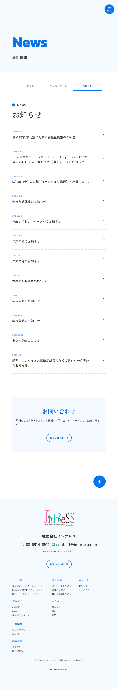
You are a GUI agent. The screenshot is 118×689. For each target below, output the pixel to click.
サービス (17, 580)
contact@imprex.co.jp (76, 544)
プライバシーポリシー (44, 660)
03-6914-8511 (37, 544)
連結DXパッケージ (21, 615)
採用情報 (17, 641)
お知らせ (83, 586)
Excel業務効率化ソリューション (27, 590)
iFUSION (16, 607)
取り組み (16, 634)
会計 (54, 611)
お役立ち (56, 607)
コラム (55, 601)
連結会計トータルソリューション (28, 586)
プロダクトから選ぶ (61, 586)
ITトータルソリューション (25, 594)
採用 (54, 615)
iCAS (14, 611)
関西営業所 (17, 651)
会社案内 (17, 624)
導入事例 (57, 580)
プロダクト (18, 601)
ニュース (83, 580)
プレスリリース (86, 590)
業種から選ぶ (58, 590)
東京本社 (16, 647)
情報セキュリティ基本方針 (72, 660)
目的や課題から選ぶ (61, 594)
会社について (18, 630)
